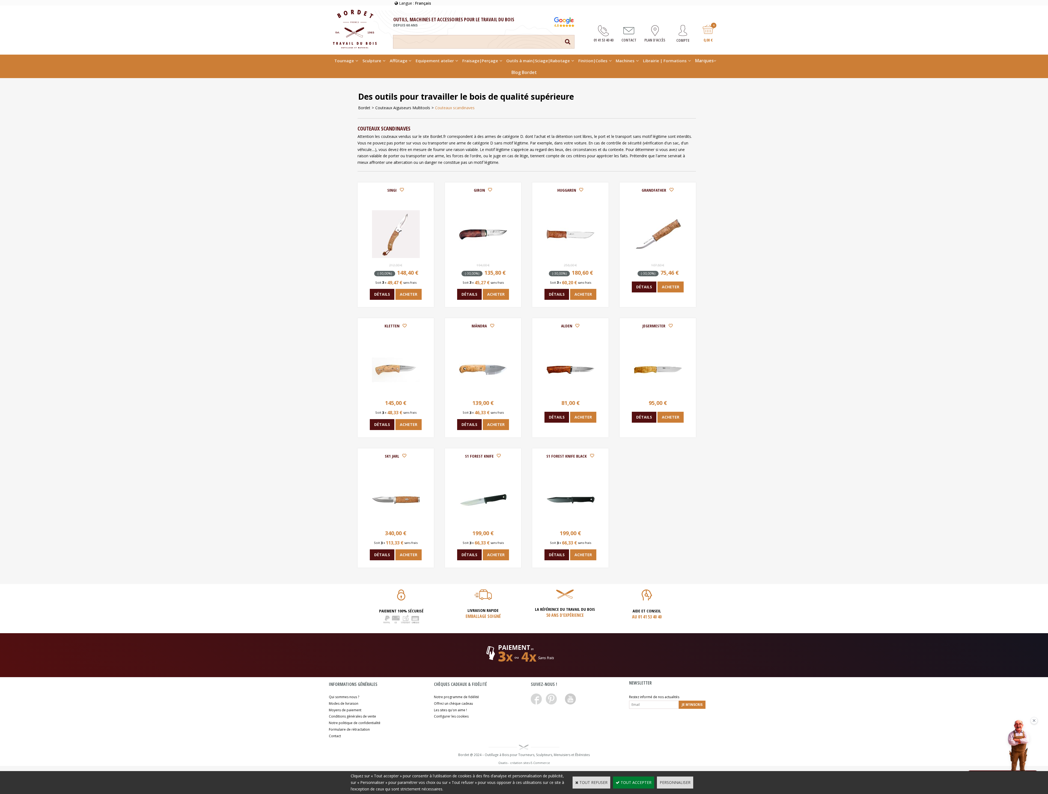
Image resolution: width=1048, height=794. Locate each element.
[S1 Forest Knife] (483, 522)
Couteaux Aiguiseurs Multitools (402, 107)
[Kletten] (396, 392)
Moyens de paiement (345, 710)
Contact (335, 736)
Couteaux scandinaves (455, 107)
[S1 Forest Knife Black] (570, 522)
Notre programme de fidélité (456, 697)
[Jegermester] (658, 392)
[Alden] (570, 392)
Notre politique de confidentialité (354, 723)
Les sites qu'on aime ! (450, 710)
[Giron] (483, 256)
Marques (704, 61)
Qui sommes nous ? (344, 697)
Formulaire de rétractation (349, 729)
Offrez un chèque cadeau (453, 703)
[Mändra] (483, 392)
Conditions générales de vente (352, 716)
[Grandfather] (658, 256)
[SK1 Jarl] (396, 522)
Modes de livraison (343, 703)
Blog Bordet (524, 72)
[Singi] (396, 256)
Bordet (364, 107)
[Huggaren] (570, 256)
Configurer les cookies (451, 716)
